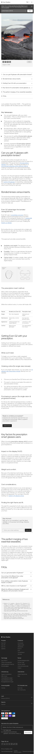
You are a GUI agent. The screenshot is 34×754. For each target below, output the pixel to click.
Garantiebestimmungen (7, 689)
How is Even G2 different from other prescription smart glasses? (12, 586)
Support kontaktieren (6, 684)
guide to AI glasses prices (16, 496)
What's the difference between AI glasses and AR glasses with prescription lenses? (13, 599)
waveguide (28, 218)
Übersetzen (20, 656)
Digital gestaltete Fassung (7, 674)
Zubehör (3, 658)
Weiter (30, 10)
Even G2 (3, 652)
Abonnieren (27, 743)
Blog (18, 686)
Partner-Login (20, 672)
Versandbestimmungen (6, 687)
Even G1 (3, 656)
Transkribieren (20, 662)
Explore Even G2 (7, 425)
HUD (18, 660)
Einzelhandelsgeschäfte (23, 670)
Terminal (19, 664)
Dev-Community (21, 699)
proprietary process (17, 215)
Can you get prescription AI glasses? (12, 582)
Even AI (19, 658)
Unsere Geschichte (21, 684)
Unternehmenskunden (22, 676)
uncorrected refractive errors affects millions (14, 166)
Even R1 (3, 654)
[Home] (6, 2)
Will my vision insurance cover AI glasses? (13, 595)
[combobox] (14, 10)
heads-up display (6, 223)
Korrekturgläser (5, 676)
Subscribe (28, 530)
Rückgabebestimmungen (7, 691)
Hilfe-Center (4, 686)
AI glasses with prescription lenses (17, 370)
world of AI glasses (9, 182)
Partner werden (21, 674)
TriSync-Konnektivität (6, 672)
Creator (19, 677)
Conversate (20, 652)
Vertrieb (3, 697)
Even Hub (19, 697)
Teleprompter (20, 654)
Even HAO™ (4, 670)
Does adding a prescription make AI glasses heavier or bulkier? (12, 591)
